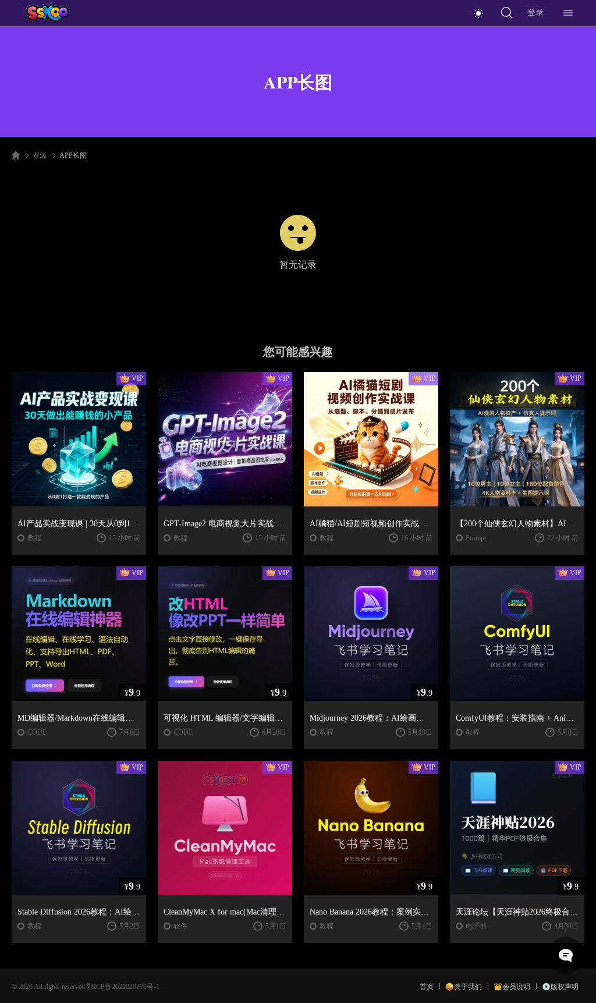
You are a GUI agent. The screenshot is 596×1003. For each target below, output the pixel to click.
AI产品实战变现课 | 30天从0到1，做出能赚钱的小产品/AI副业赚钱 (78, 523)
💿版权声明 (560, 987)
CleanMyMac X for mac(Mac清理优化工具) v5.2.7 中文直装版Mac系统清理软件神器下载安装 (225, 912)
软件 (180, 926)
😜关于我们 (463, 987)
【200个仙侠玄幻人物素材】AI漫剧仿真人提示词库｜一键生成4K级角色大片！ (517, 523)
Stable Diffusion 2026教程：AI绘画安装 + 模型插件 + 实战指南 (78, 912)
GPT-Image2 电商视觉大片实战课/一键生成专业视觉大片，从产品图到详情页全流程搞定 (225, 523)
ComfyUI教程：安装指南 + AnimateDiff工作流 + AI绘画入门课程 (517, 718)
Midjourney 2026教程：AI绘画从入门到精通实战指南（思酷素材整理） (371, 718)
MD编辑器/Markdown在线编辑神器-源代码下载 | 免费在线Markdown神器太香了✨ (78, 718)
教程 (34, 538)
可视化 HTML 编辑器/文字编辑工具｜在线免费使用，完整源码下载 (225, 718)
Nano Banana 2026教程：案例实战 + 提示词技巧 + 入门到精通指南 (371, 912)
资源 (40, 155)
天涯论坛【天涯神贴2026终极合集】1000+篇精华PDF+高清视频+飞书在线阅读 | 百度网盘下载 (517, 912)
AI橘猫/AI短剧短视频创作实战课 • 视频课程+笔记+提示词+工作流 (371, 523)
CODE (37, 732)
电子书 (476, 926)
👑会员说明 (512, 987)
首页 (427, 987)
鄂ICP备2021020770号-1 (123, 987)
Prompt (476, 538)
